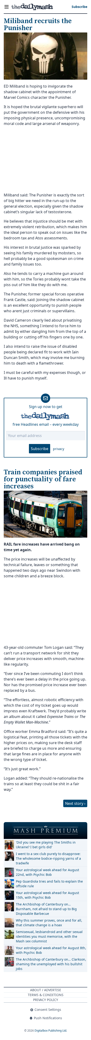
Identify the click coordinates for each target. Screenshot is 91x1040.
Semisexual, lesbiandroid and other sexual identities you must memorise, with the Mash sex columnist (49, 936)
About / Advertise (45, 990)
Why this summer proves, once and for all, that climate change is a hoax (49, 922)
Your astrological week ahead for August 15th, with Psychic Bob (47, 895)
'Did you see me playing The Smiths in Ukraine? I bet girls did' (46, 844)
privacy (58, 449)
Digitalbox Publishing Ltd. (51, 1031)
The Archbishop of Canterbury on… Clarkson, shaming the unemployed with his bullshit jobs (51, 964)
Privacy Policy (45, 999)
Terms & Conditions (45, 995)
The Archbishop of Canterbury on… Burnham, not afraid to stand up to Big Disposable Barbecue (46, 909)
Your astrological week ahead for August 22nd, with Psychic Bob (47, 872)
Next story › (75, 803)
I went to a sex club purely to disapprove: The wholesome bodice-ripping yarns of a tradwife (48, 858)
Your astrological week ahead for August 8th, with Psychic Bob (51, 950)
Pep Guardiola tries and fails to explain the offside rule (49, 883)
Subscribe (39, 448)
